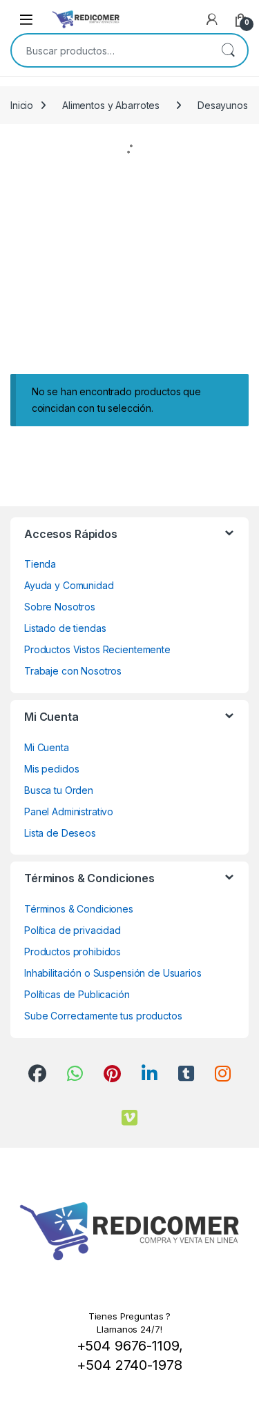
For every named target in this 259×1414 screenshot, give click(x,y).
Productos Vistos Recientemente (97, 649)
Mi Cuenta (46, 747)
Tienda (40, 564)
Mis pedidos (51, 769)
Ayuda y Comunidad (69, 585)
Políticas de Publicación (77, 994)
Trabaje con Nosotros (73, 671)
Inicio (21, 105)
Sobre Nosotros (59, 607)
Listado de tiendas (65, 628)
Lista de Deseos (60, 833)
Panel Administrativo (68, 811)
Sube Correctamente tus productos (103, 1016)
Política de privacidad (72, 930)
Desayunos (223, 105)
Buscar (228, 50)
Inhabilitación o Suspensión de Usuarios (113, 973)
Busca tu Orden (58, 790)
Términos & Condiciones (78, 909)
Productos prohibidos (72, 951)
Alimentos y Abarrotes (111, 105)
